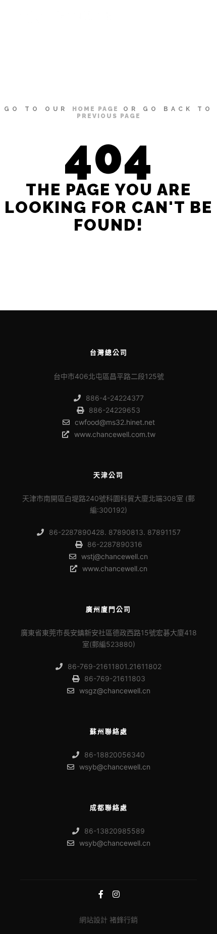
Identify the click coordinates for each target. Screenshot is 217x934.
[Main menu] (188, 15)
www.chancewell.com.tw (114, 434)
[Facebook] (100, 894)
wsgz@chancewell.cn (114, 690)
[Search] (169, 15)
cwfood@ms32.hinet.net (115, 422)
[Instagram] (116, 894)
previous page (109, 116)
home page (95, 109)
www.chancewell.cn (114, 568)
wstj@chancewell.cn (114, 556)
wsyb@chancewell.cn (114, 766)
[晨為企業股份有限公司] (70, 15)
